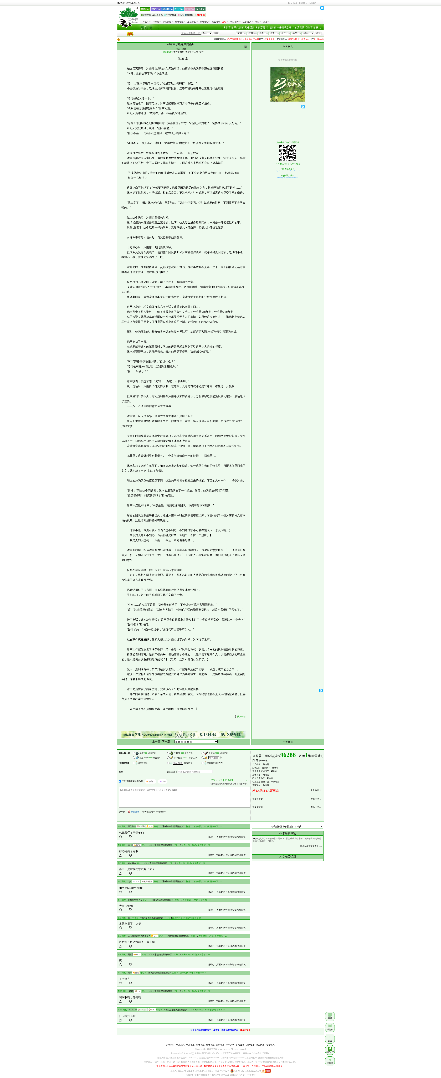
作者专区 (179, 22)
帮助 (257, 22)
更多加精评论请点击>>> (311, 846)
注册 (295, 3)
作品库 (146, 22)
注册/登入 (247, 22)
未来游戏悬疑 (284, 27)
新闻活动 (204, 22)
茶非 (130, 972)
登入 (290, 3)
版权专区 (191, 22)
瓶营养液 (187, 763)
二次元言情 (298, 27)
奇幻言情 (271, 27)
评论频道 (167, 22)
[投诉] (211, 837)
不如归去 (256, 778)
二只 (254, 764)
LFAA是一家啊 (259, 768)
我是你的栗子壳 (135, 900)
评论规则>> (161, 812)
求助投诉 (234, 22)
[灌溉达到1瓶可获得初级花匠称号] (147, 881)
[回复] (243, 837)
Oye (129, 881)
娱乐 (265, 22)
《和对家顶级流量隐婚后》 (173, 826)
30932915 (133, 1010)
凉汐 (254, 775)
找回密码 (313, 3)
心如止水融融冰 (259, 781)
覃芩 (254, 785)
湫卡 (130, 845)
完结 (318, 27)
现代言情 (239, 27)
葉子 (130, 918)
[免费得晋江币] (191, 52)
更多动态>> (316, 790)
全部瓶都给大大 (215, 763)
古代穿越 (260, 27)
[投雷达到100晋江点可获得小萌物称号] (141, 826)
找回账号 (303, 3)
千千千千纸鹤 (258, 771)
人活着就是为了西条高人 (139, 936)
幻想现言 (249, 27)
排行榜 (156, 22)
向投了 (228, 39)
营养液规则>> (148, 812)
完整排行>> (316, 799)
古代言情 (228, 27)
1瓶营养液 (142, 763)
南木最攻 (132, 863)
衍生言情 (310, 27)
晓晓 (131, 991)
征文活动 (216, 22)
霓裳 (130, 954)
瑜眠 (184, 49)
